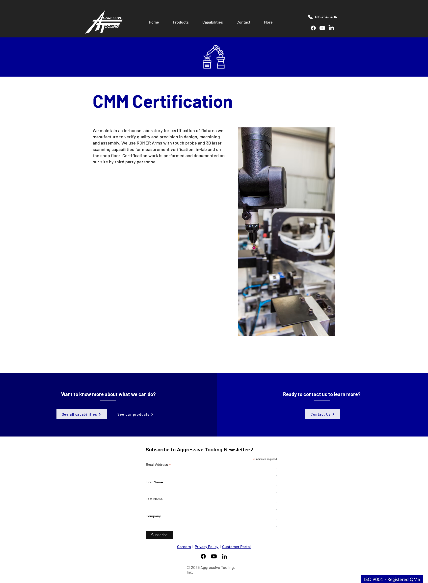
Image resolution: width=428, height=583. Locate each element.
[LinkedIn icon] (224, 556)
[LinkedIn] (331, 28)
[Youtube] (322, 28)
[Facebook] (313, 28)
